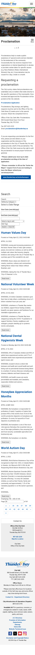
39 (30, 506)
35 (13, 506)
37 (22, 506)
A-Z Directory (17, 618)
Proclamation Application (10, 103)
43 (18, 509)
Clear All (11, 227)
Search (4, 227)
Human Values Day (13, 232)
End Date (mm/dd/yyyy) (9, 215)
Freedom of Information (17, 620)
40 (6, 509)
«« (6, 506)
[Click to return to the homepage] (9, 3)
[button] (32, 41)
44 (23, 509)
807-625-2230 (17, 537)
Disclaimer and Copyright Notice (17, 638)
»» (6, 513)
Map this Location (17, 539)
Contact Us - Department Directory (17, 597)
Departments (17, 622)
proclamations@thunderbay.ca (16, 129)
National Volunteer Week (17, 284)
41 (10, 509)
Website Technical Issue (17, 629)
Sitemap (17, 624)
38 (26, 506)
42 (14, 509)
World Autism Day (13, 448)
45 (27, 509)
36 (17, 506)
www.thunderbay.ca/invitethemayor (16, 177)
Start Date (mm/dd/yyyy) (10, 209)
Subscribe (17, 627)
